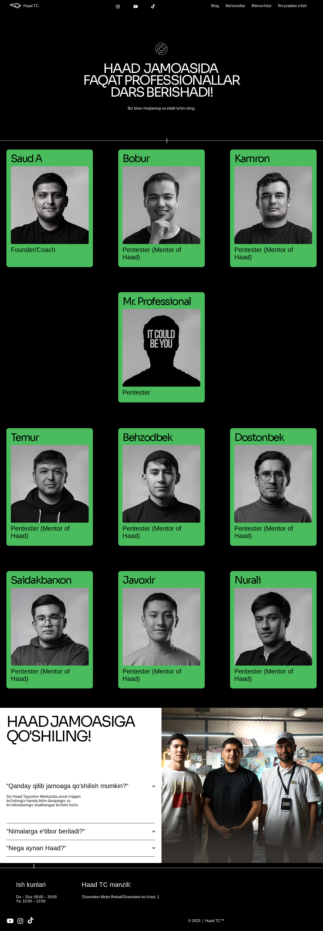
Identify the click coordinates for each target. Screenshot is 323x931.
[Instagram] (117, 6)
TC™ (219, 921)
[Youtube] (135, 6)
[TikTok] (153, 6)
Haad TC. (31, 6)
